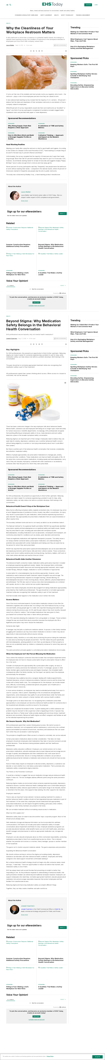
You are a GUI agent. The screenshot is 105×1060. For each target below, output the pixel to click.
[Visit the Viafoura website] (62, 293)
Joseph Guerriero (11, 338)
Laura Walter (10, 45)
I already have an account (36, 305)
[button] (7, 5)
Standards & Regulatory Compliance (26, 15)
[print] (66, 51)
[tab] (10, 285)
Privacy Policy (50, 1056)
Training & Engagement (83, 15)
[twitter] (36, 51)
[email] (42, 51)
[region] (36, 289)
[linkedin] (33, 51)
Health (56, 15)
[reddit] (39, 51)
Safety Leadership (46, 15)
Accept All (97, 1056)
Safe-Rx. (58, 909)
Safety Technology (67, 15)
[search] (10, 5)
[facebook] (31, 51)
